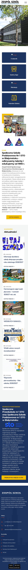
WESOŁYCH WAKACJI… (12, 321)
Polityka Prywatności (8, 539)
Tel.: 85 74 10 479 (9, 525)
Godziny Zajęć (14, 75)
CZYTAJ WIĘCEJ (9, 266)
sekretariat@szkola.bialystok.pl (13, 529)
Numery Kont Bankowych (10, 549)
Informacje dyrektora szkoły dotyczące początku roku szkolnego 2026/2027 (13, 259)
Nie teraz (17, 565)
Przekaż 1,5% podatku (8, 546)
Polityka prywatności (14, 567)
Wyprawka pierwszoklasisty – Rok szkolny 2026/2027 (12, 380)
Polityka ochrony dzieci (9, 542)
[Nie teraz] (26, 563)
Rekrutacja (14, 87)
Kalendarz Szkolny (14, 103)
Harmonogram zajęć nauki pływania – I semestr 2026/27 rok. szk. (13, 292)
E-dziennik (14, 59)
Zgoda (10, 565)
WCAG (4, 552)
